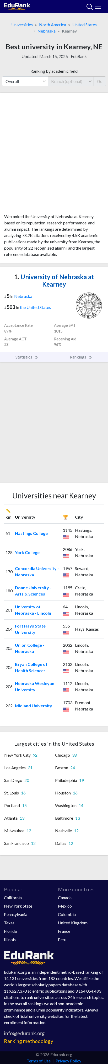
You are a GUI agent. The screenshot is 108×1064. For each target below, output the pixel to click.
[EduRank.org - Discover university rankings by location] (17, 5)
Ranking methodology (28, 1041)
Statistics (24, 356)
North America (52, 24)
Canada (65, 897)
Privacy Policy (68, 1060)
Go (99, 81)
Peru (62, 939)
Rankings (78, 356)
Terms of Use (39, 1060)
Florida (10, 931)
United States (84, 24)
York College (27, 552)
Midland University (33, 705)
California (13, 897)
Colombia (67, 914)
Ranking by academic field (54, 71)
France (64, 931)
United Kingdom (73, 922)
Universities (22, 24)
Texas (9, 922)
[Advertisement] (54, 155)
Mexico (65, 905)
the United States (35, 307)
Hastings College (31, 533)
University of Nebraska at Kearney (54, 280)
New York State (18, 905)
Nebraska (46, 30)
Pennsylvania (15, 914)
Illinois (10, 939)
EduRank (79, 56)
